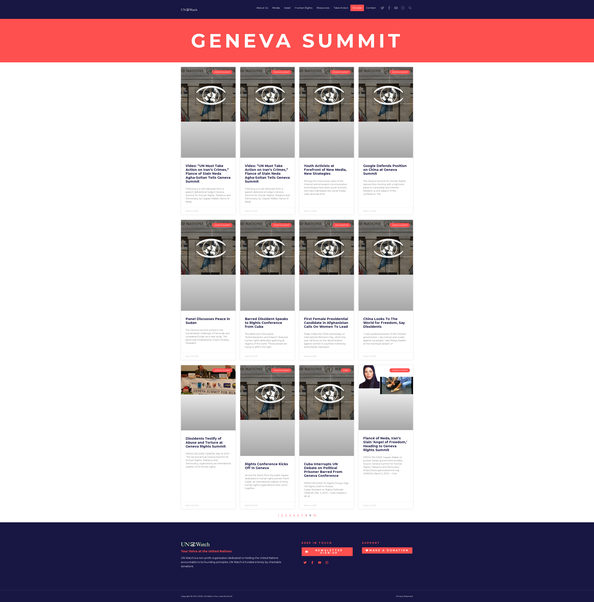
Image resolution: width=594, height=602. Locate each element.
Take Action (341, 7)
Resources (323, 7)
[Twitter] (382, 8)
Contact (371, 7)
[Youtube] (396, 8)
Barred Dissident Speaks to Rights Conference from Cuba (266, 323)
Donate (357, 7)
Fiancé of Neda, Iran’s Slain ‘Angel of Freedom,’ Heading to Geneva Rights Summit (385, 444)
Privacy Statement (404, 596)
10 (314, 515)
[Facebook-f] (389, 8)
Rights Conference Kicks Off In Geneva (266, 466)
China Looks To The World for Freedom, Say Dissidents (384, 323)
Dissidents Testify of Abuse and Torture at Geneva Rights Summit (206, 442)
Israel (287, 7)
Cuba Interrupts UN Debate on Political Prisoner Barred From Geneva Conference (323, 470)
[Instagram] (403, 8)
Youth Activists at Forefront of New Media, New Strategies (325, 169)
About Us (262, 7)
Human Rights (303, 7)
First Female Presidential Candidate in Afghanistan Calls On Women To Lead (326, 323)
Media (276, 7)
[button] (410, 8)
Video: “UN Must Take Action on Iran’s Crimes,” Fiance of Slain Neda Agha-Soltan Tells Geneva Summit (208, 173)
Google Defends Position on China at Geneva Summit (385, 169)
